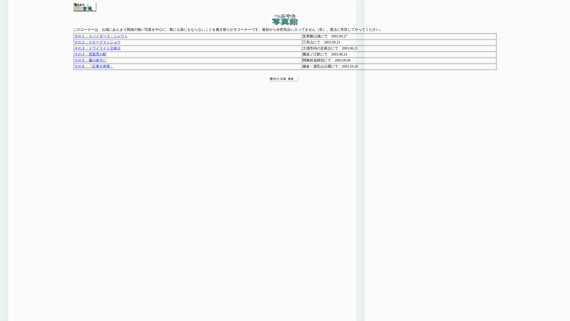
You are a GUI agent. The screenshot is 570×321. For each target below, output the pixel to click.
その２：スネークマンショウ (97, 42)
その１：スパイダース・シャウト (101, 36)
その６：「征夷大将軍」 (94, 66)
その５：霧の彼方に (90, 60)
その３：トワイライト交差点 (97, 48)
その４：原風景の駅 (90, 54)
